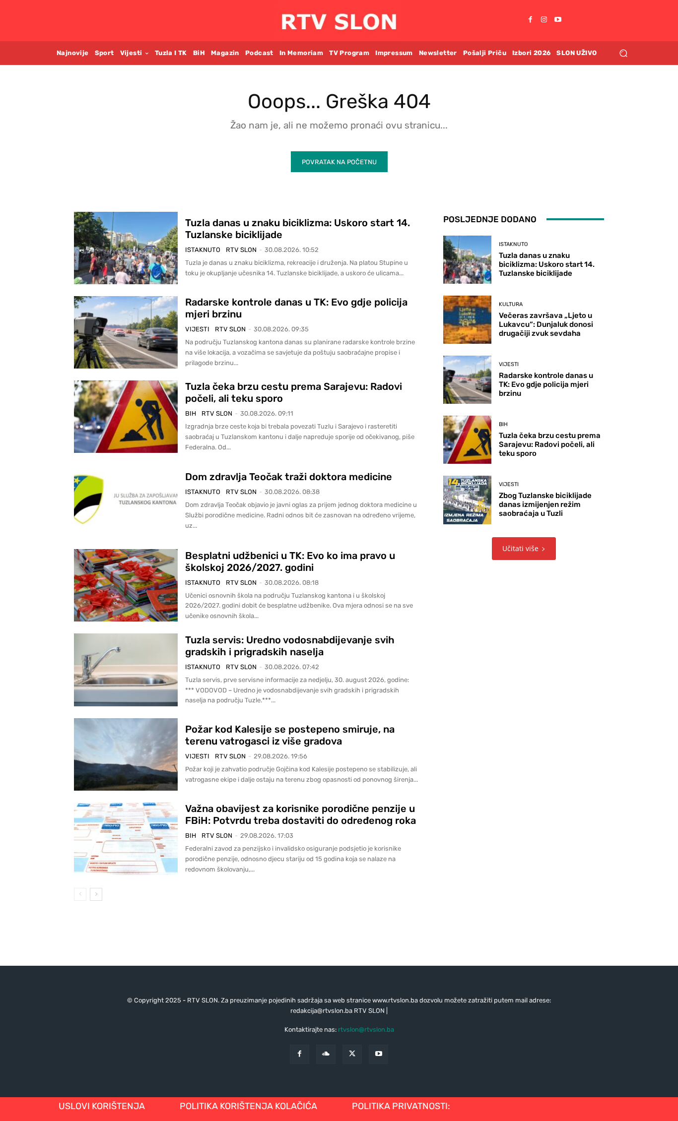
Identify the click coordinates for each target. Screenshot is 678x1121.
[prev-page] (80, 894)
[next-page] (96, 894)
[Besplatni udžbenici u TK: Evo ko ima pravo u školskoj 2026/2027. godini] (126, 585)
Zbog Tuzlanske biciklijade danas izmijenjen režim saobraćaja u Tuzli (545, 504)
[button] (623, 52)
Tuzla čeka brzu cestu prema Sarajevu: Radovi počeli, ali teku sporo (550, 444)
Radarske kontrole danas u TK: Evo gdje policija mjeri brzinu (546, 384)
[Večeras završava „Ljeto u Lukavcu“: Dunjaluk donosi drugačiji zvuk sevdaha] (467, 320)
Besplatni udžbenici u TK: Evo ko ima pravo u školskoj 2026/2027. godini (290, 561)
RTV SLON (241, 249)
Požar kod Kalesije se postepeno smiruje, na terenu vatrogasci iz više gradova (290, 735)
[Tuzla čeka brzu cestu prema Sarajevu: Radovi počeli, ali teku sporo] (126, 416)
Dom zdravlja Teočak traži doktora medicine (288, 477)
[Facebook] (530, 20)
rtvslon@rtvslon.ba (366, 1029)
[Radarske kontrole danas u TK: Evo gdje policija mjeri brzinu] (126, 332)
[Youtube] (558, 20)
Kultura (511, 304)
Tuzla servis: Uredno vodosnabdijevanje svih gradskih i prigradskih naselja (290, 646)
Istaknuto (202, 250)
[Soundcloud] (326, 1054)
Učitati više (520, 548)
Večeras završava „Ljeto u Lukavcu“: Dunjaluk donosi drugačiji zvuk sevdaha (546, 324)
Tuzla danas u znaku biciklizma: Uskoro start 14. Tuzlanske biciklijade (547, 264)
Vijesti (197, 329)
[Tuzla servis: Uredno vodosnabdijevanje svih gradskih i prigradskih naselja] (126, 669)
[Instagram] (544, 20)
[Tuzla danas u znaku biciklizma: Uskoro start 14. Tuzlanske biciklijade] (126, 248)
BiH (190, 413)
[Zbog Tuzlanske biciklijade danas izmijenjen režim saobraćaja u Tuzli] (467, 500)
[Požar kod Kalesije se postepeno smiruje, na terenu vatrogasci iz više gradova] (126, 754)
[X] (352, 1054)
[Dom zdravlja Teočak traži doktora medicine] (126, 501)
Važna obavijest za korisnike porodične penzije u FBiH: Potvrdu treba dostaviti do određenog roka (300, 814)
